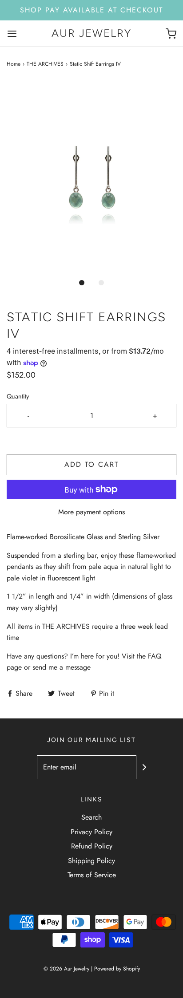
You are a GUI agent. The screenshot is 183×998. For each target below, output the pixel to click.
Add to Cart (91, 464)
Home (13, 64)
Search (91, 817)
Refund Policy (91, 846)
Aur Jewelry (91, 33)
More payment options (91, 512)
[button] (91, 177)
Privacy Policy (91, 832)
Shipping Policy (91, 861)
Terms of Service (92, 875)
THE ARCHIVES (45, 64)
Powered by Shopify (117, 969)
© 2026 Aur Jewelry (66, 969)
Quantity (18, 396)
